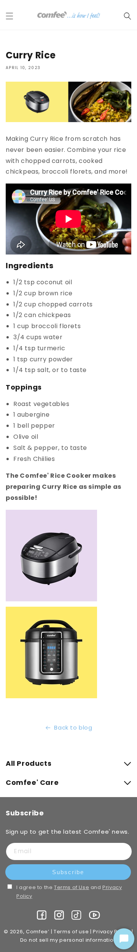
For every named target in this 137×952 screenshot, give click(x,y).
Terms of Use (71, 887)
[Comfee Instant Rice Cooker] (51, 600)
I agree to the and (69, 892)
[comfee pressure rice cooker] (51, 697)
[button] (14, 16)
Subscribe (68, 872)
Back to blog (73, 727)
